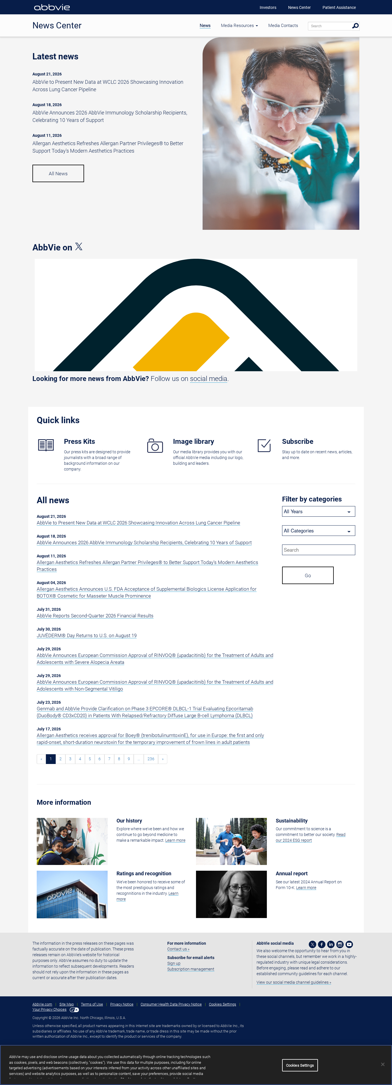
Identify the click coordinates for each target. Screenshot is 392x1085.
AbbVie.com (42, 1004)
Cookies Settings (222, 1004)
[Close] (383, 1064)
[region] (196, 1065)
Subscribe (297, 442)
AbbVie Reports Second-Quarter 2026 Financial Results (95, 616)
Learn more (175, 840)
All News (58, 173)
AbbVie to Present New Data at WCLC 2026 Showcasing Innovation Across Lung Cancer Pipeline (138, 523)
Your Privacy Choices (49, 1009)
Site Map (66, 1004)
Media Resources (238, 25)
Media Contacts (283, 25)
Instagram (340, 944)
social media (208, 379)
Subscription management (190, 969)
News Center (299, 7)
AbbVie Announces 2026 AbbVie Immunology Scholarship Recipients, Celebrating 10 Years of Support (144, 542)
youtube (349, 944)
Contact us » (178, 949)
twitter (312, 944)
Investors (268, 7)
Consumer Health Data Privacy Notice (171, 1004)
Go (308, 575)
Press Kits (79, 442)
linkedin (331, 944)
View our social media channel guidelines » (294, 982)
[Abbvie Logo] (51, 11)
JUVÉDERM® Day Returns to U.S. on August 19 (87, 635)
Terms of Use (92, 1004)
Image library (193, 442)
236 (151, 759)
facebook (321, 944)
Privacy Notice (121, 1004)
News (205, 25)
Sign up (174, 963)
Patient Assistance (339, 7)
